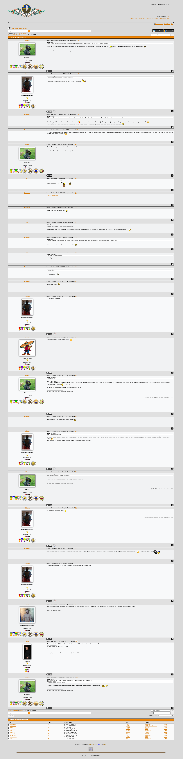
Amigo (27, 337)
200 (77, 677)
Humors (147, 727)
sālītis (127, 724)
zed (127, 733)
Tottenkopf (27, 114)
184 (75, 222)
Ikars (11, 730)
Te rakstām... (13, 735)
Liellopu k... (12, 732)
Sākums (132, 18)
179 (77, 129)
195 (76, 507)
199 (76, 641)
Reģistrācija (162, 18)
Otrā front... (13, 729)
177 (78, 73)
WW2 (146, 729)
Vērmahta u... (13, 737)
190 (76, 337)
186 (75, 252)
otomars (20, 33)
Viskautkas (15, 34)
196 (75, 548)
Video (11, 727)
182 (75, 193)
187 (75, 266)
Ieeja (167, 18)
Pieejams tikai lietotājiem (53, 195)
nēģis (127, 738)
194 (76, 471)
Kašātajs (27, 73)
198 (75, 604)
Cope (11, 738)
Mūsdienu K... (13, 724)
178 (78, 114)
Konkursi (21, 34)
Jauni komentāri (159, 24)
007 (27, 178)
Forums (10, 34)
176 (78, 40)
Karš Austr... (13, 726)
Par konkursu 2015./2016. (31, 34)
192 (76, 416)
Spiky (27, 641)
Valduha (27, 40)
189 (76, 296)
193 (76, 431)
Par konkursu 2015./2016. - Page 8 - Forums (147, 18)
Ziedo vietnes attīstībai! (19, 28)
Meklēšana (167, 24)
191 (76, 375)
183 (75, 207)
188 (76, 281)
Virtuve (147, 732)
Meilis (24, 33)
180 (75, 144)
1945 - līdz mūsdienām (151, 725)
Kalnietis (128, 730)
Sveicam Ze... (13, 733)
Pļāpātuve (147, 724)
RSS (168, 16)
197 (75, 563)
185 (75, 237)
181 (75, 178)
